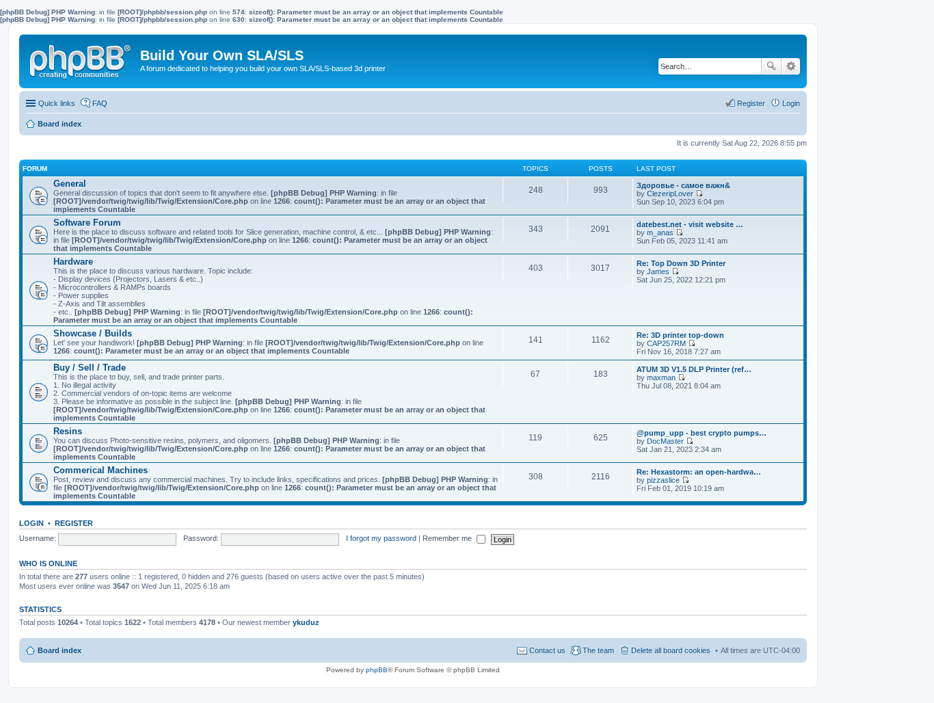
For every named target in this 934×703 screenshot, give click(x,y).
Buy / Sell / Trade (89, 367)
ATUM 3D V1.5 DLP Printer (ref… (694, 369)
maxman (661, 377)
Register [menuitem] (751, 103)
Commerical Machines (100, 470)
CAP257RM (666, 343)
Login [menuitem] (791, 103)
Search (771, 66)
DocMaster (665, 441)
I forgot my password (381, 538)
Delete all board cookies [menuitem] (670, 650)
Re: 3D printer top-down (680, 335)
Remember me (448, 538)
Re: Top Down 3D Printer (681, 263)
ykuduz (306, 622)
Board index (59, 650)
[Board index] (81, 59)
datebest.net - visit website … (690, 224)
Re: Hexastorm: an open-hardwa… (699, 472)
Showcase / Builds (92, 333)
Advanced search (791, 66)
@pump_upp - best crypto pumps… (701, 433)
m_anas (660, 232)
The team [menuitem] (598, 650)
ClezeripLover (670, 193)
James (658, 271)
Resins (67, 431)
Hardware (73, 261)
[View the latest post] (699, 193)
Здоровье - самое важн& (683, 185)
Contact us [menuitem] (547, 650)
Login (31, 523)
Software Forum (87, 222)
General (69, 183)
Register (74, 523)
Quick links (56, 103)
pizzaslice (663, 480)
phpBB (377, 670)
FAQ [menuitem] (99, 103)
